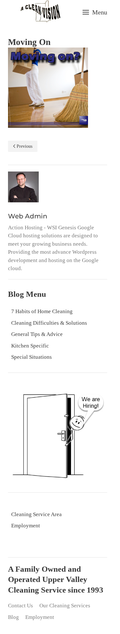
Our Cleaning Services (64, 606)
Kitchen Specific (30, 346)
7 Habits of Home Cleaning (42, 311)
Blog (13, 617)
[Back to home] (40, 12)
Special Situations (31, 357)
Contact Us (20, 606)
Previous (24, 146)
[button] (95, 12)
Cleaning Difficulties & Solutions (49, 323)
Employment (25, 526)
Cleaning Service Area (36, 514)
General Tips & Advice (37, 334)
